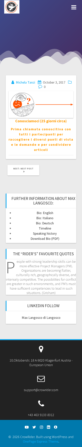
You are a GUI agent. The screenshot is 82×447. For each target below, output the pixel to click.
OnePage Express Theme (40, 441)
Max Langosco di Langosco (41, 317)
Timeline (45, 228)
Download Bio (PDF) (45, 238)
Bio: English (45, 213)
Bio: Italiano (44, 218)
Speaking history (45, 233)
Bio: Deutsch (45, 223)
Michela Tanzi (25, 82)
